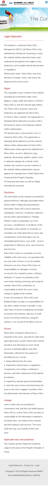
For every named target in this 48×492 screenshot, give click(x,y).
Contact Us (28, 465)
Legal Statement (15, 465)
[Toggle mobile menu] (46, 2)
